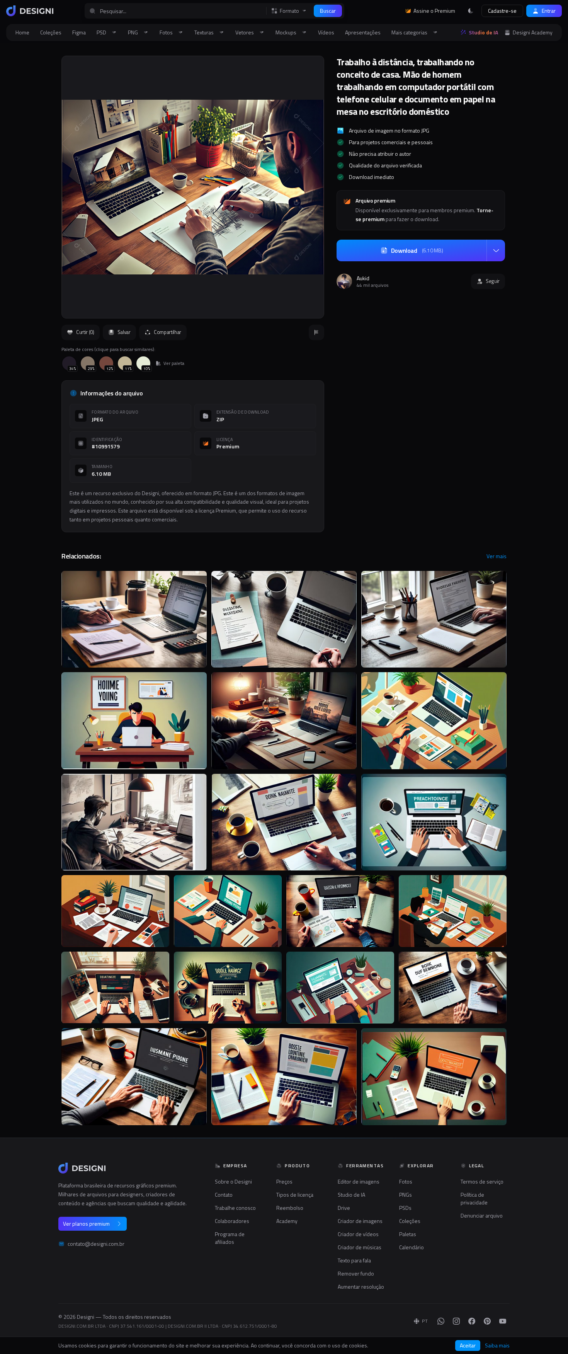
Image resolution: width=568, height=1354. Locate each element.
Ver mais (496, 556)
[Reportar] (316, 332)
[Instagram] (456, 1321)
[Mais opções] (495, 250)
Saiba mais (497, 1345)
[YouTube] (503, 1321)
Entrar (549, 11)
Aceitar (468, 1345)
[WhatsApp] (441, 1321)
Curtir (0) (85, 332)
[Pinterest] (487, 1321)
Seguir (493, 281)
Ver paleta (173, 363)
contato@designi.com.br (96, 1244)
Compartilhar (167, 332)
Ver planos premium (86, 1223)
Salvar (124, 332)
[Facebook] (472, 1321)
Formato (289, 11)
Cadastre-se (502, 11)
